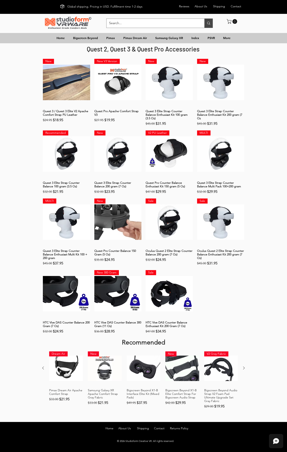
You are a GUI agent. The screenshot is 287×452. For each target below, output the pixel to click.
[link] (232, 21)
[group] (143, 380)
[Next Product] (243, 368)
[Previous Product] (43, 368)
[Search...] (208, 23)
